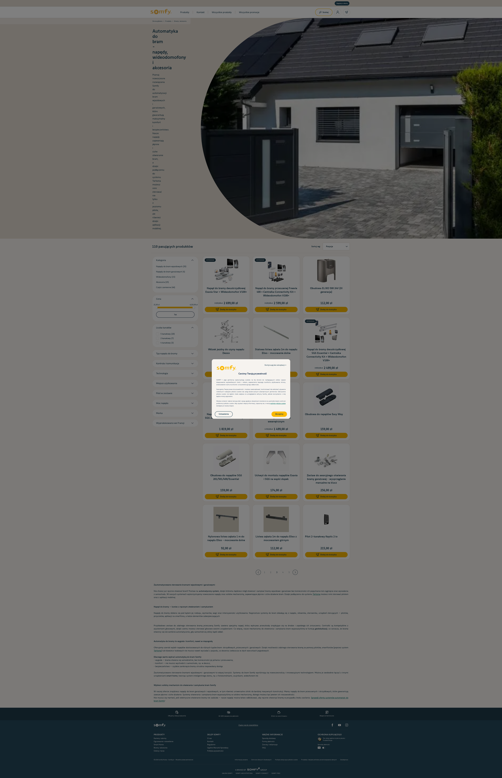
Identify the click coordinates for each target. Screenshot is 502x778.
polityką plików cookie (278, 403)
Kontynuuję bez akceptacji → (275, 365)
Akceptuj (279, 414)
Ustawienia (224, 414)
